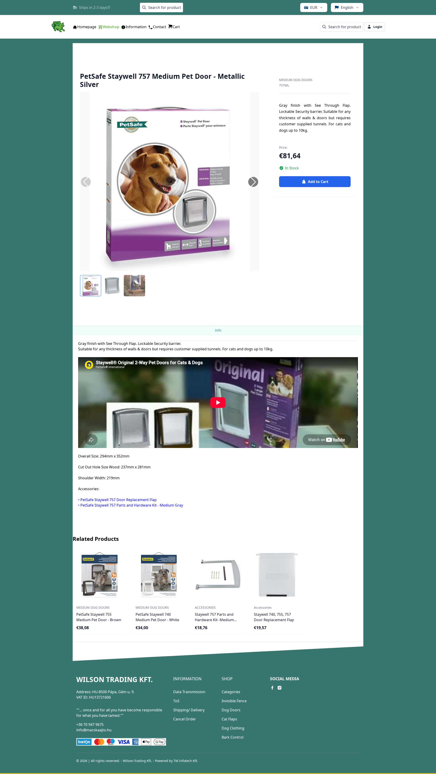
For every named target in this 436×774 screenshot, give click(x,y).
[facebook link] (272, 687)
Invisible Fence (234, 700)
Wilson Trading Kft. (114, 679)
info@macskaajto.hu (93, 729)
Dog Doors (231, 709)
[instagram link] (279, 687)
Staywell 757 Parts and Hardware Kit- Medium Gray (214, 620)
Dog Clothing (233, 728)
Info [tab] (218, 330)
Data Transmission (189, 691)
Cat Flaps (229, 719)
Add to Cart (318, 181)
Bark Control (232, 737)
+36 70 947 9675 (90, 724)
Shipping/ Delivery (189, 709)
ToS (176, 700)
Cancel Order (184, 719)
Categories (231, 691)
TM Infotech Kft (185, 761)
